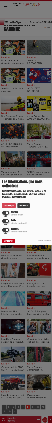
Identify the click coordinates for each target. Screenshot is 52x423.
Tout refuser (23, 205)
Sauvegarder (8, 240)
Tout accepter (9, 205)
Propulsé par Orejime (44, 240)
